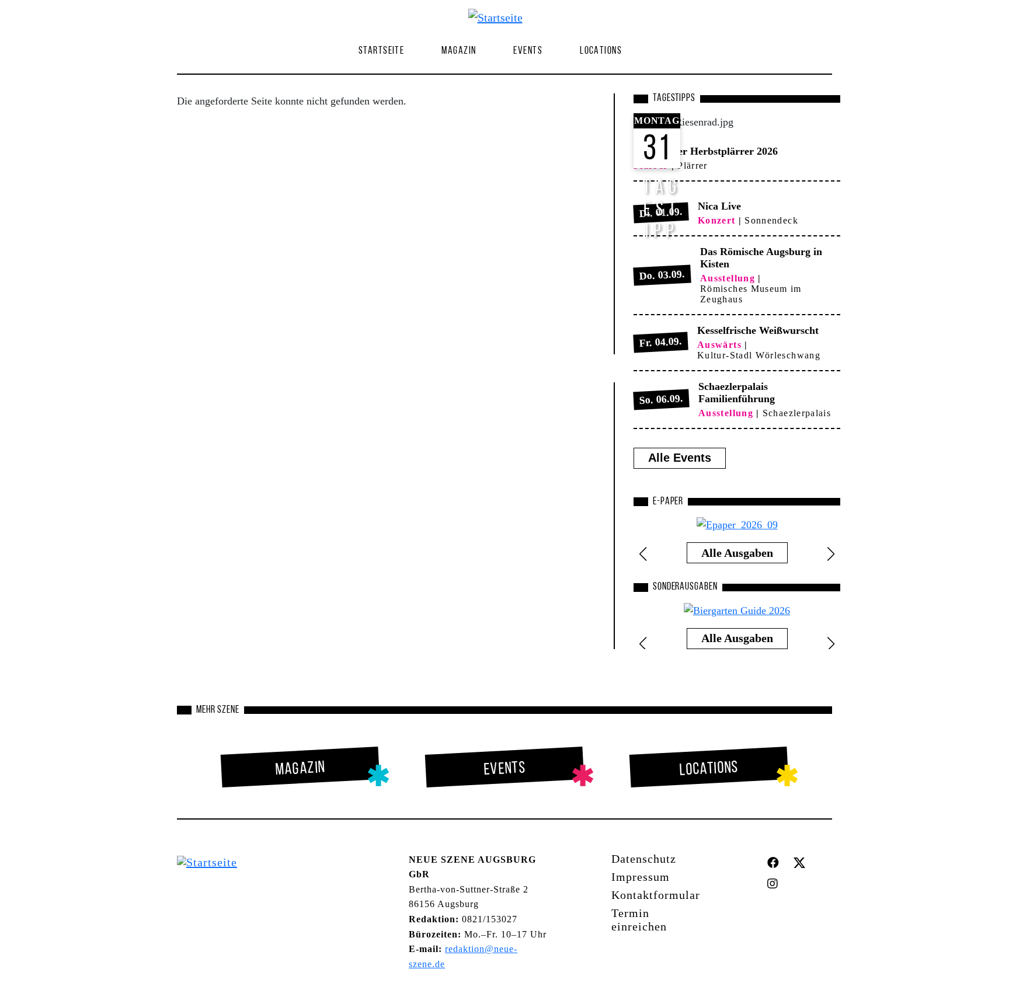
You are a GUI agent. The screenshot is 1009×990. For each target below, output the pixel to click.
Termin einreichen (639, 920)
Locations (601, 51)
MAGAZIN (458, 51)
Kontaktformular (655, 894)
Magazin (300, 768)
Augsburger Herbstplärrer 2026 (706, 151)
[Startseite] (500, 17)
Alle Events (679, 457)
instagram (775, 883)
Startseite (381, 51)
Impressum (640, 876)
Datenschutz (643, 858)
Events (527, 51)
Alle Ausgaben (737, 552)
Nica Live (719, 206)
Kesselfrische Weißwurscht (758, 330)
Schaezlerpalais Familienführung (736, 393)
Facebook (776, 862)
